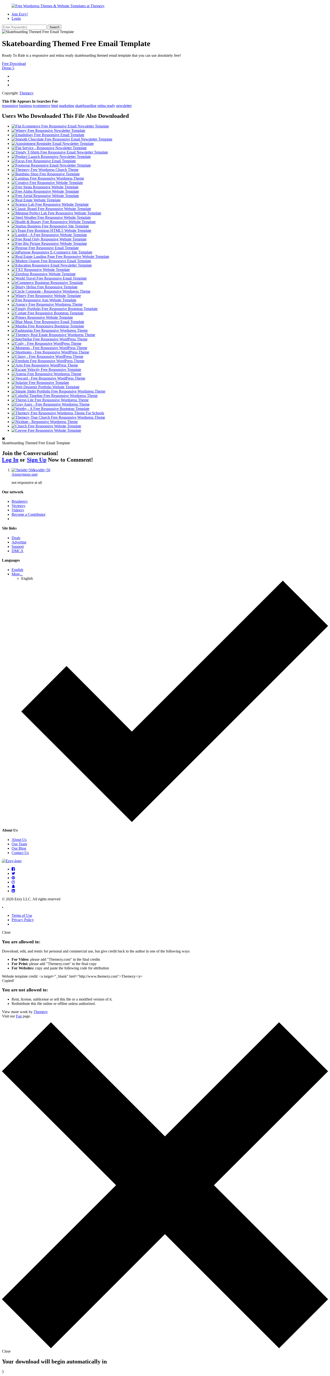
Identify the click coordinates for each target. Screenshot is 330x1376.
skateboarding (85, 106)
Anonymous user (25, 474)
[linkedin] (13, 891)
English (17, 570)
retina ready (106, 106)
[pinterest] (13, 878)
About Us (19, 840)
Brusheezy (20, 501)
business (25, 106)
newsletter (124, 106)
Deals (16, 538)
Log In (10, 460)
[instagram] (13, 882)
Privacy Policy (23, 920)
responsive (10, 106)
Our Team (19, 844)
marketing (66, 106)
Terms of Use (22, 915)
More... (17, 574)
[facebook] (13, 869)
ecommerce (41, 106)
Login (16, 18)
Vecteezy (18, 506)
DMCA (17, 551)
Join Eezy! (20, 14)
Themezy (26, 93)
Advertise (19, 542)
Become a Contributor (28, 514)
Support (18, 546)
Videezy (18, 510)
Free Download (14, 64)
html (54, 106)
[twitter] (13, 873)
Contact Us (20, 853)
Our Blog (19, 848)
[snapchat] (13, 886)
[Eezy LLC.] (12, 861)
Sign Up (36, 460)
